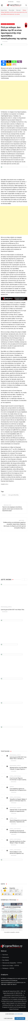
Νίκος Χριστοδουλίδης (13, 495)
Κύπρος (4, 495)
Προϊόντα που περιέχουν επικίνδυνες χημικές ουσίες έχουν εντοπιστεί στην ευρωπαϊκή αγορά (12, 508)
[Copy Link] (8, 64)
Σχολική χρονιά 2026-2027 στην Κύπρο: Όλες (12, 609)
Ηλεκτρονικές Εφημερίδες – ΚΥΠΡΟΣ (12, 963)
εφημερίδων (13, 932)
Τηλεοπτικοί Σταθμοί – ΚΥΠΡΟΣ (10, 965)
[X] (8, 61)
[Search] (26, 5)
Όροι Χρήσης (5, 960)
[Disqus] (14, 554)
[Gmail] (14, 64)
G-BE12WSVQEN (18, 1014)
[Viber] (19, 61)
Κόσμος (19, 807)
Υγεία (15, 818)
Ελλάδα (12, 786)
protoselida (17, 932)
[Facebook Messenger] (3, 64)
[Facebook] (3, 61)
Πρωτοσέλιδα (4, 606)
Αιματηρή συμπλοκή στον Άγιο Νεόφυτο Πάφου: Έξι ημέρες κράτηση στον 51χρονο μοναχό (18, 843)
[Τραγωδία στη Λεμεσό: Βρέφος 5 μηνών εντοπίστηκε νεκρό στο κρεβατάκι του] (4, 799)
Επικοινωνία (5, 957)
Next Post (21, 520)
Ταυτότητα (5, 954)
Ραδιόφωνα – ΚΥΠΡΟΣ (8, 968)
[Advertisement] (14, 95)
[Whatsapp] (14, 61)
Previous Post (7, 505)
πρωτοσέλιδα (7, 932)
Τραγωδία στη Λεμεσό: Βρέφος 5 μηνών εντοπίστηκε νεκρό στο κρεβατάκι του (18, 800)
